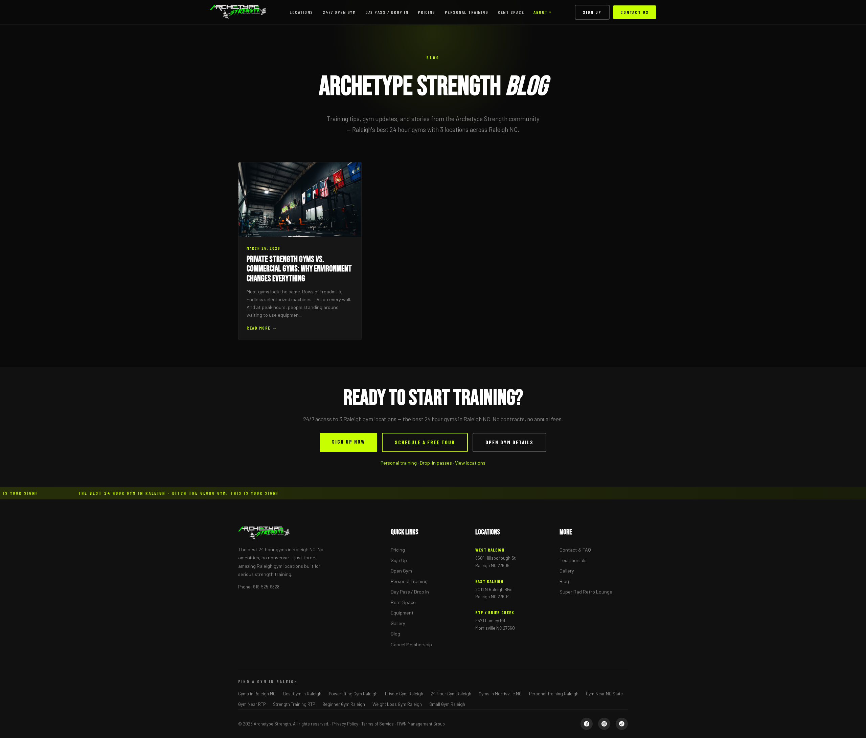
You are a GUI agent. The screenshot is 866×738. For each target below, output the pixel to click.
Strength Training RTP (294, 704)
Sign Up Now (348, 442)
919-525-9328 (266, 586)
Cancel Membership (411, 644)
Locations (301, 12)
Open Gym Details (509, 442)
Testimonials (573, 560)
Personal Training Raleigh (553, 693)
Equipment (402, 613)
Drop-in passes (436, 463)
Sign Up (592, 12)
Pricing (426, 12)
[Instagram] (604, 724)
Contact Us (634, 12)
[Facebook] (586, 724)
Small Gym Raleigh (447, 704)
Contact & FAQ (575, 550)
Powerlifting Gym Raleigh (353, 693)
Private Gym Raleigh (404, 693)
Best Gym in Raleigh (302, 693)
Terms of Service (377, 723)
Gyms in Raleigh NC (257, 693)
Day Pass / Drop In (386, 12)
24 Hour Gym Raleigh (451, 693)
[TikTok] (622, 724)
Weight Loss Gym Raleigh (397, 704)
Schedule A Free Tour (425, 442)
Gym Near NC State (604, 693)
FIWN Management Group (421, 723)
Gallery (398, 623)
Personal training (399, 463)
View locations (470, 463)
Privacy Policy (345, 723)
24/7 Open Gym (339, 12)
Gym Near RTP (252, 704)
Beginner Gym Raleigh (343, 704)
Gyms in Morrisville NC (500, 693)
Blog (395, 633)
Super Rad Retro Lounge (586, 592)
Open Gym (401, 571)
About (542, 12)
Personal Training (466, 12)
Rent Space (511, 12)
